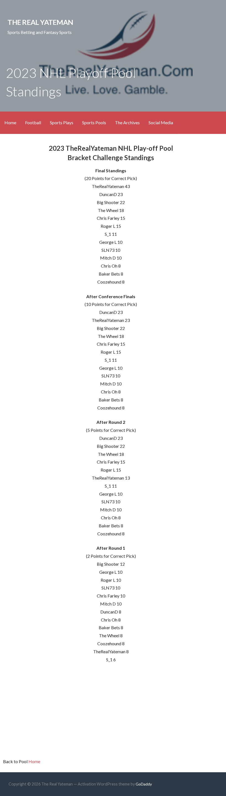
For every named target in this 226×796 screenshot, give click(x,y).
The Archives (127, 122)
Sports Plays (61, 122)
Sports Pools (94, 122)
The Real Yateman (40, 22)
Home (10, 122)
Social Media (161, 122)
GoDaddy (144, 784)
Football (33, 122)
